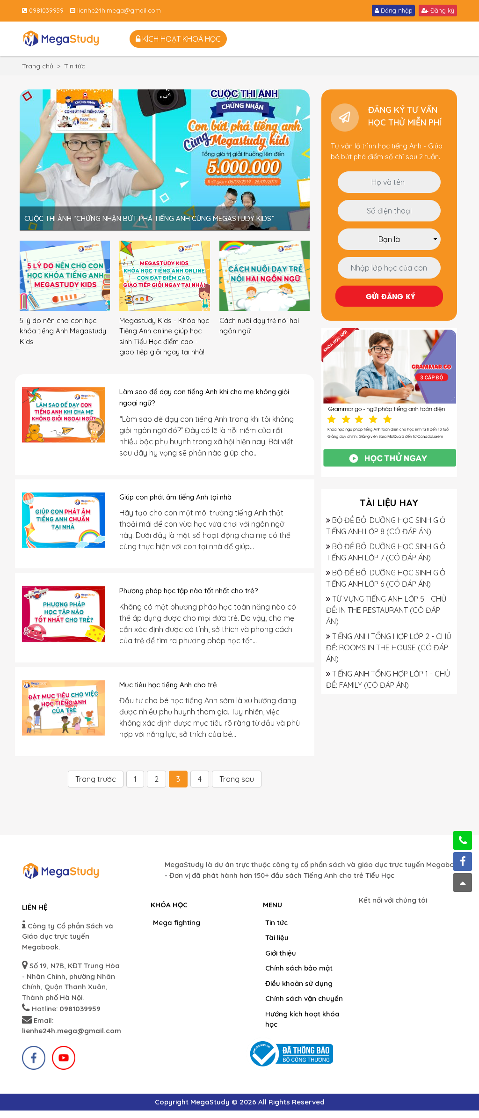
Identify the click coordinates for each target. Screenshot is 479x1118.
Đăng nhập (396, 10)
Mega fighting (176, 922)
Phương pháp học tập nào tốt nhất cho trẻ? (188, 590)
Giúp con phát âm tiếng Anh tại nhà (175, 497)
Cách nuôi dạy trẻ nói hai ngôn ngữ (259, 326)
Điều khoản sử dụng (299, 983)
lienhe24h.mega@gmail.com (118, 10)
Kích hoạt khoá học (180, 39)
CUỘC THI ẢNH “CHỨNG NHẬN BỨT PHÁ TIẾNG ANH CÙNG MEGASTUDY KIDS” (149, 218)
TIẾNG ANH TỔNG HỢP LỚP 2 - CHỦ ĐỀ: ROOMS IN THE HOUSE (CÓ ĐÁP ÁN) (388, 647)
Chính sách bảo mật (299, 968)
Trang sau (236, 779)
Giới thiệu (280, 953)
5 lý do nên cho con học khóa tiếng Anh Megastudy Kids (63, 331)
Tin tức (276, 922)
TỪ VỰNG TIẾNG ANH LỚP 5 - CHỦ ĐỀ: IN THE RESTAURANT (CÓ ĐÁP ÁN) (386, 610)
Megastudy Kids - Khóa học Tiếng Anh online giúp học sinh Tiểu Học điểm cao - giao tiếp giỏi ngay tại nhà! (164, 336)
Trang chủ (37, 66)
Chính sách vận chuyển (304, 998)
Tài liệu (277, 937)
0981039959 (45, 10)
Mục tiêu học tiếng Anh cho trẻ (168, 684)
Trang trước (95, 779)
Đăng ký (441, 10)
